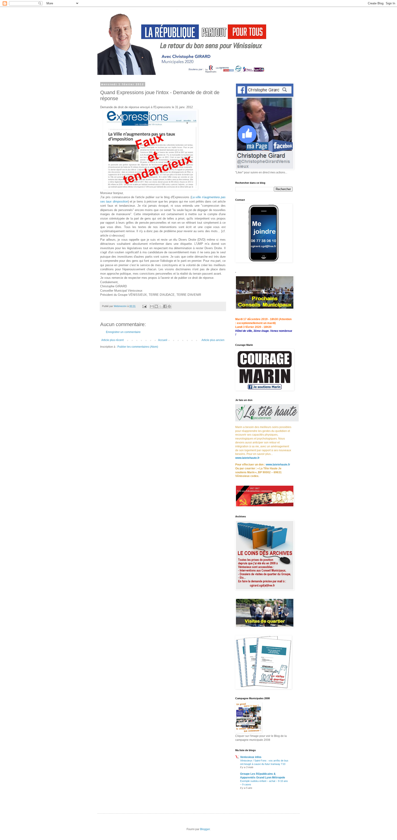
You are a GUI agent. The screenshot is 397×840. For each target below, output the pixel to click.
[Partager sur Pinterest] (169, 306)
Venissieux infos (250, 757)
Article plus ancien (212, 340)
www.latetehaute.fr (247, 457)
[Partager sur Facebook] (165, 306)
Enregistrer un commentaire (123, 332)
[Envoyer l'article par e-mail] (144, 306)
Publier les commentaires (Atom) (137, 346)
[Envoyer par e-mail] (152, 306)
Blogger (205, 829)
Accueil (162, 340)
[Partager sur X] (160, 306)
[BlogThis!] (156, 306)
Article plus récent (112, 340)
